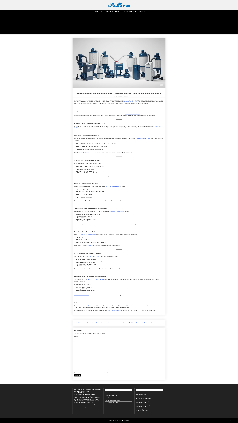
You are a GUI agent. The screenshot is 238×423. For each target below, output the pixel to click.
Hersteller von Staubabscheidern (131, 101)
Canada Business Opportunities (113, 400)
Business (119, 91)
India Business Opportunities (112, 405)
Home (96, 11)
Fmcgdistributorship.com (123, 96)
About (102, 11)
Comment (77, 336)
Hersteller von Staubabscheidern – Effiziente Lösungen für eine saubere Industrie (94, 322)
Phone (75, 366)
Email (76, 360)
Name (76, 354)
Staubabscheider (90, 245)
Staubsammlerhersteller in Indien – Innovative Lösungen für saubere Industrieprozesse (142, 322)
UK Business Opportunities (112, 402)
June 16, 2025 (113, 96)
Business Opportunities (112, 11)
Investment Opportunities (129, 11)
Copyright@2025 (112, 420)
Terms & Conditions (78, 410)
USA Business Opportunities (112, 397)
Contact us (142, 11)
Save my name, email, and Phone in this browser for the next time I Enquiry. (92, 372)
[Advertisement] (119, 25)
